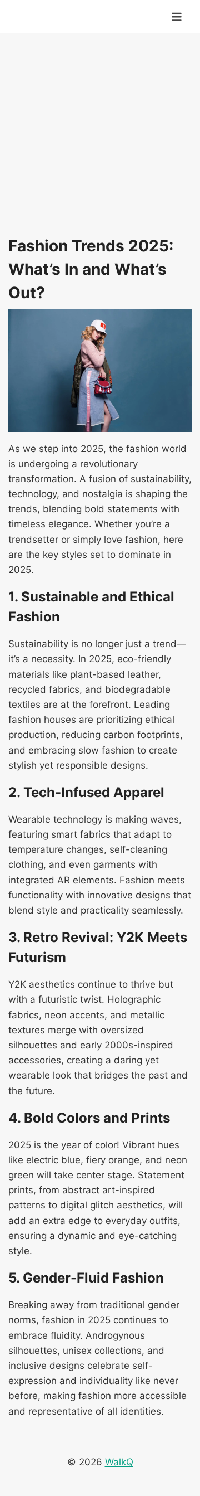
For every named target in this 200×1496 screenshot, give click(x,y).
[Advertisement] (100, 133)
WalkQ (119, 1462)
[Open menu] (176, 16)
